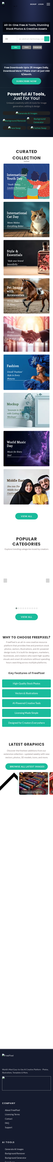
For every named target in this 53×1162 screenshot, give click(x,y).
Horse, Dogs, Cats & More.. (15, 302)
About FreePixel (12, 1110)
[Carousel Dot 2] (18, 608)
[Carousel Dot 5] (25, 608)
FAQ (7, 1123)
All (15, 47)
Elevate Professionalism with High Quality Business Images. (15, 337)
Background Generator (15, 1157)
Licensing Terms (12, 1114)
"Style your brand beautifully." (15, 262)
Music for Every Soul (14, 453)
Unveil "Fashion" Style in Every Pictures (15, 375)
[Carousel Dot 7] (30, 608)
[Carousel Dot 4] (23, 608)
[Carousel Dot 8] (32, 608)
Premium (37, 47)
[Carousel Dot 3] (20, 608)
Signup (33, 4)
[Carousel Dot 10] (36, 608)
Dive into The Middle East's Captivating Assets (16, 490)
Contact (8, 1118)
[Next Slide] (47, 580)
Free (26, 47)
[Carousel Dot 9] (34, 608)
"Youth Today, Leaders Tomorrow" (16, 186)
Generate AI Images (14, 1149)
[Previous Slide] (5, 580)
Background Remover (15, 1153)
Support (8, 1127)
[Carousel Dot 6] (27, 608)
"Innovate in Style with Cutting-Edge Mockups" (16, 413)
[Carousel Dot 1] (16, 608)
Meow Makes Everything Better (15, 224)
